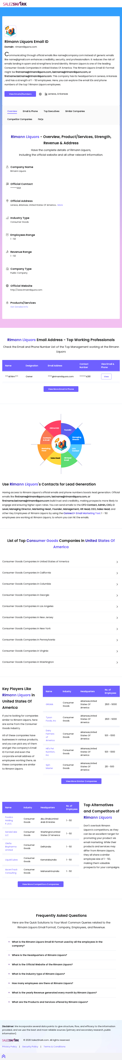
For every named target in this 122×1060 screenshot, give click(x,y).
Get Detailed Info (19, 306)
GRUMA (49, 704)
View (106, 376)
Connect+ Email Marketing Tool (82, 513)
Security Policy (30, 1046)
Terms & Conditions (54, 1046)
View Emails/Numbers (20, 94)
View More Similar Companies (81, 781)
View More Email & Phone (61, 389)
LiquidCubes (11, 859)
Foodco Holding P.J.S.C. (9, 820)
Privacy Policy (9, 1046)
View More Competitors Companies (40, 884)
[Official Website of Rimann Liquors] (40, 94)
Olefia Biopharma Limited (11, 846)
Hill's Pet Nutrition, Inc (50, 752)
